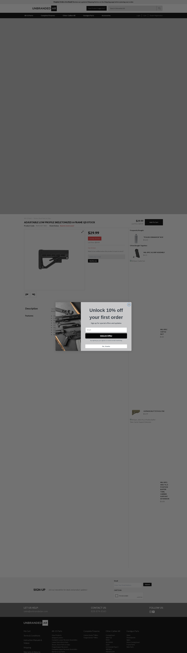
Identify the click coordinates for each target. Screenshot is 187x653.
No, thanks (106, 346)
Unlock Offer (106, 335)
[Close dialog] (129, 304)
